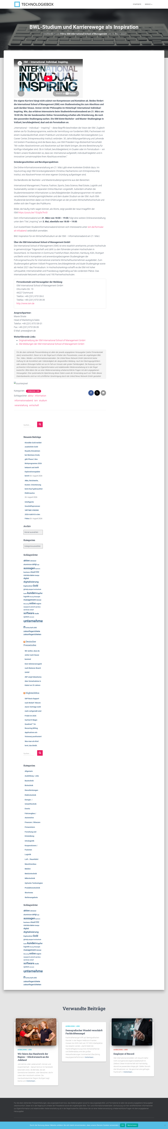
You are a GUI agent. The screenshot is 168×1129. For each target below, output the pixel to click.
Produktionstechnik (32, 888)
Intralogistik (29, 841)
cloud (32, 572)
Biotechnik (29, 785)
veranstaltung (21, 405)
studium (43, 400)
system (26, 617)
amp (34, 564)
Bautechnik (29, 781)
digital (26, 578)
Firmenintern (30, 827)
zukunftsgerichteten (32, 634)
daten (32, 575)
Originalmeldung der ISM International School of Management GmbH (52, 340)
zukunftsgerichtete (31, 631)
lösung (32, 597)
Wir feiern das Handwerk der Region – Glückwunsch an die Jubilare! (33, 1056)
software (28, 613)
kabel (25, 593)
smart (32, 610)
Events (27, 809)
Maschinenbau (30, 864)
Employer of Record (124, 1053)
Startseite (137, 4)
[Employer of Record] (132, 1032)
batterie (37, 569)
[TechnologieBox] (34, 4)
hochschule (37, 589)
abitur (31, 395)
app (38, 564)
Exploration (27, 586)
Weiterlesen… (31, 1081)
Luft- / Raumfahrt (31, 859)
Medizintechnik (31, 874)
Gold (35, 585)
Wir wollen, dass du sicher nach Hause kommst (32, 655)
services (26, 610)
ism (36, 400)
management (29, 600)
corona (26, 575)
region (38, 604)
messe (38, 600)
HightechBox (32, 692)
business (26, 572)
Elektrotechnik (30, 795)
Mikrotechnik (30, 878)
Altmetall (33, 561)
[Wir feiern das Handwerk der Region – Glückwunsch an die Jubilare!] (36, 1032)
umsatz (32, 617)
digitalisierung (31, 581)
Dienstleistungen (31, 790)
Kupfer (39, 593)
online (32, 603)
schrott (32, 607)
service (37, 607)
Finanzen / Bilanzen (32, 822)
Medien (28, 869)
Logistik (28, 854)
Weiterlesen (132, 1125)
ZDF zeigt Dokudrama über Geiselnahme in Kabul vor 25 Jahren (33, 681)
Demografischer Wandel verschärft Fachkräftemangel (84, 1032)
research (26, 607)
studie (37, 613)
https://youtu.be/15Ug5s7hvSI (33, 212)
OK (122, 1125)
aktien (26, 560)
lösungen (37, 597)
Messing (26, 604)
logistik (26, 597)
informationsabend (24, 400)
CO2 (37, 572)
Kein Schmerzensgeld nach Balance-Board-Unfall (33, 668)
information (40, 395)
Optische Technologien (34, 883)
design (37, 575)
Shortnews (29, 893)
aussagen (29, 568)
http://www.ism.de (25, 303)
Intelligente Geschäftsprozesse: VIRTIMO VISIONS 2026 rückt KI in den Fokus (32, 510)
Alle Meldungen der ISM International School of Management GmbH (51, 344)
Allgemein (29, 771)
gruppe (30, 589)
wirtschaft (34, 405)
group (25, 589)
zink (35, 628)
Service (148, 4)
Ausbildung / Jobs (33, 391)
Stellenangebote (31, 897)
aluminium (27, 564)
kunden (31, 593)
